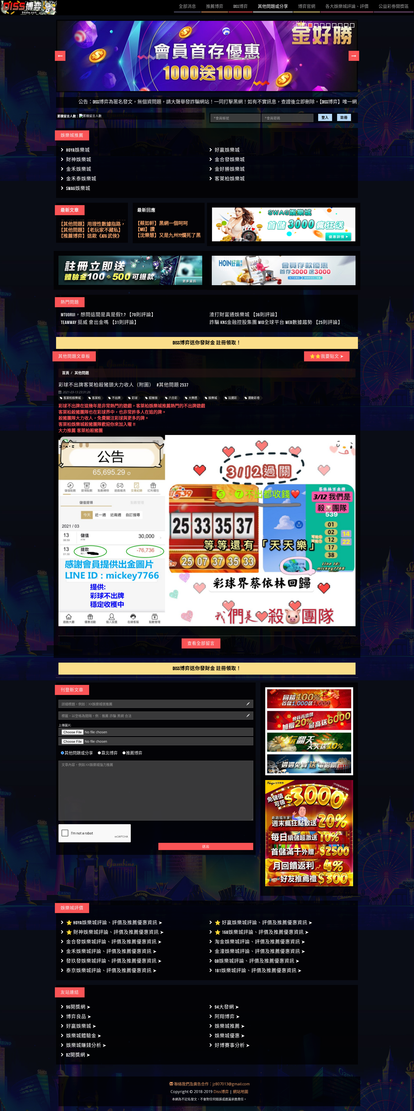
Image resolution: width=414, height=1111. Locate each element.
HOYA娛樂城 (78, 150)
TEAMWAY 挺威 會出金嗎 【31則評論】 (100, 322)
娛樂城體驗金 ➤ (84, 1035)
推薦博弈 (134, 753)
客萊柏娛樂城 (230, 178)
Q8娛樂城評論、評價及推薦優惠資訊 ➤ (257, 961)
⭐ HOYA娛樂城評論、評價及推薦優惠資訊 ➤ (114, 922)
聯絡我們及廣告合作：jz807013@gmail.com (211, 1084)
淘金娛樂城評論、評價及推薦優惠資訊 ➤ (260, 941)
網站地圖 (240, 1091)
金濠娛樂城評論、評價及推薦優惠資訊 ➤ (260, 951)
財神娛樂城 (78, 159)
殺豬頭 (153, 398)
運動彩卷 (254, 398)
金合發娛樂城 (230, 159)
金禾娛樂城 (78, 169)
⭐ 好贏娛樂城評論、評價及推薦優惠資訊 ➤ (264, 922)
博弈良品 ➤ (79, 1016)
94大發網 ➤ (227, 1007)
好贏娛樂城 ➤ (81, 1026)
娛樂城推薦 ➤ (230, 1026)
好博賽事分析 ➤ (232, 1045)
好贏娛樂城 (227, 150)
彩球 (135, 398)
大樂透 (193, 398)
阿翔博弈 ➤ (227, 1016)
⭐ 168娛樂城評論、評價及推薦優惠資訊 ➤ (262, 932)
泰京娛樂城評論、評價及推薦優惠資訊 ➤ (111, 970)
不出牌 (116, 398)
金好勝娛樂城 (230, 169)
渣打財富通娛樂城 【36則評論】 (244, 314)
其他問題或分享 (78, 753)
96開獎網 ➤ (78, 1007)
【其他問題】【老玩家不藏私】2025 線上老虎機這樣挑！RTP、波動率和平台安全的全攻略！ (91, 223)
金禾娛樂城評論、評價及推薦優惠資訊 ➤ (111, 951)
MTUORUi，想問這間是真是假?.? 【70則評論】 (108, 314)
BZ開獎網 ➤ (78, 1055)
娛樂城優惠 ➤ (230, 1035)
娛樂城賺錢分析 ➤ (86, 1045)
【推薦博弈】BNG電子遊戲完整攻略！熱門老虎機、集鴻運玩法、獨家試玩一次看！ (90, 235)
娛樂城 (212, 398)
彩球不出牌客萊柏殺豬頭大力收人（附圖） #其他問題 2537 (123, 385)
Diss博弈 (221, 1091)
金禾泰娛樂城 (81, 178)
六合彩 (173, 398)
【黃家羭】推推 (152, 235)
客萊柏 (96, 398)
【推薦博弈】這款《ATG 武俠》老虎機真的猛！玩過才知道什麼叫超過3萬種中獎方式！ (92, 229)
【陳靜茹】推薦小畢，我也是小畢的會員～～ (168, 229)
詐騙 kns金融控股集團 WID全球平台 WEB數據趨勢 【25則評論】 (276, 322)
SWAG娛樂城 (78, 188)
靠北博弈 (109, 753)
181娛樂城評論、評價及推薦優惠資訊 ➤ (258, 970)
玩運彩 (232, 398)
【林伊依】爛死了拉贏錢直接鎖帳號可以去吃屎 (168, 223)
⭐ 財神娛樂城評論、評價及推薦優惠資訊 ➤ (115, 932)
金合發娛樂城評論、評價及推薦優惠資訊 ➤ (114, 941)
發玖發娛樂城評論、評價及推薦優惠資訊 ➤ (114, 961)
